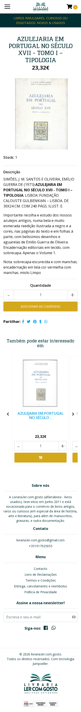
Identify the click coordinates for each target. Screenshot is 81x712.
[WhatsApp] (53, 629)
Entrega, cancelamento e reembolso (40, 586)
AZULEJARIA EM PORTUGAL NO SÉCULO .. (40, 415)
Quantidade (40, 285)
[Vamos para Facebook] (46, 629)
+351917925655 (40, 546)
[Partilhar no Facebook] (23, 321)
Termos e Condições (40, 580)
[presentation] (7, 414)
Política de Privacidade (40, 592)
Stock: (8, 157)
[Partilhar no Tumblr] (40, 321)
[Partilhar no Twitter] (28, 321)
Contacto (40, 569)
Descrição (11, 172)
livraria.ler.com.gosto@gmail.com (40, 540)
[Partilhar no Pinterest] (35, 321)
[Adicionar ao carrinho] (40, 458)
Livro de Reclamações (41, 574)
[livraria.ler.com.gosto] (40, 6)
